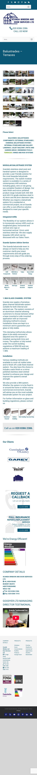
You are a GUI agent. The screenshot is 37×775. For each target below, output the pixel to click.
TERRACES (8, 153)
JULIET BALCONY (18, 148)
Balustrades (29, 654)
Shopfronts (29, 647)
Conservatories (18, 649)
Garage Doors (18, 654)
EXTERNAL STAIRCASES (24, 140)
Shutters (28, 652)
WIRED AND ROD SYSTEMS (23, 153)
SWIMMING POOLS (25, 150)
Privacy (18, 710)
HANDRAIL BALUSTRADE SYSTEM (18, 143)
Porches (28, 645)
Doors (16, 647)
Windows (16, 645)
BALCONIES (12, 138)
